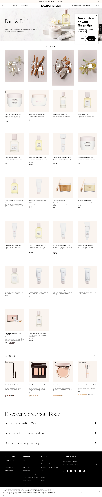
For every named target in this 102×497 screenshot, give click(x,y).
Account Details (9, 460)
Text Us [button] (101, 29)
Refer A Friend (9, 470)
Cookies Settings (78, 492)
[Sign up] (96, 464)
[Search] (93, 5)
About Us (43, 460)
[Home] (51, 6)
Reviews (43, 480)
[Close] (99, 491)
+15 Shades (90, 394)
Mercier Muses (24, 5)
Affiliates (43, 477)
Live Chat (25, 464)
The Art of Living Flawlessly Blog (49, 467)
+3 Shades (41, 396)
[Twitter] (75, 471)
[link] (5, 395)
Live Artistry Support (76, 5)
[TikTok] (67, 471)
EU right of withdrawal (29, 484)
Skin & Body (16, 5)
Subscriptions (8, 464)
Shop (3, 5)
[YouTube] (80, 471)
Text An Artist (26, 470)
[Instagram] (63, 471)
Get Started (91, 38)
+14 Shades (17, 396)
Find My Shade (86, 5)
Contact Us (26, 467)
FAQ (24, 460)
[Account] (96, 5)
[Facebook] (71, 471)
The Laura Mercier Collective (48, 464)
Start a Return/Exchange (29, 474)
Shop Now (60, 1)
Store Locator (27, 480)
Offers (42, 474)
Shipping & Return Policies (30, 477)
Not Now (82, 38)
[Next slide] (97, 356)
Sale (42, 470)
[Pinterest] (84, 471)
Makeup (9, 5)
